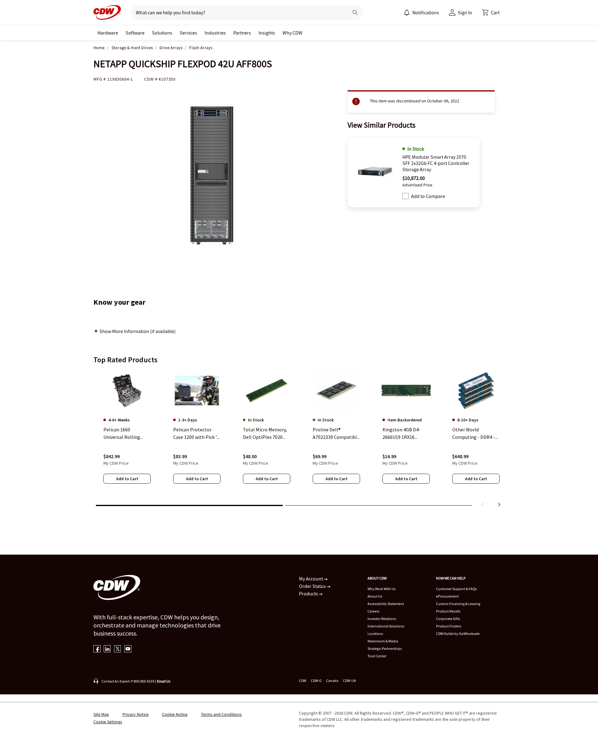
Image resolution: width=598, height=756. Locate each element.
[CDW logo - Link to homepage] (107, 12)
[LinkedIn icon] (107, 649)
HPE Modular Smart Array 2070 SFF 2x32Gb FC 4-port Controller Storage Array (435, 163)
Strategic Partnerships (385, 648)
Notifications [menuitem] (425, 12)
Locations (375, 633)
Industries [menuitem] (215, 33)
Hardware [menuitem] (107, 33)
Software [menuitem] (135, 33)
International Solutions (386, 626)
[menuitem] (407, 12)
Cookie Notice (174, 714)
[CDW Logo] (107, 12)
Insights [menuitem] (267, 33)
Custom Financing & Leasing (458, 603)
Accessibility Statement (386, 603)
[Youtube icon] (127, 649)
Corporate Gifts (448, 618)
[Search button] (355, 12)
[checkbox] (405, 196)
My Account (311, 578)
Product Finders (448, 626)
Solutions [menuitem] (162, 33)
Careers (373, 611)
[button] (490, 12)
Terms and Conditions (221, 714)
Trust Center (377, 656)
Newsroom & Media (383, 641)
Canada (332, 680)
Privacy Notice (135, 714)
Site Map (101, 714)
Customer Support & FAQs (456, 588)
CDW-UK (349, 680)
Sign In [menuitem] (465, 12)
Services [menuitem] (188, 33)
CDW (302, 680)
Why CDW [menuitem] (292, 33)
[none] (108, 32)
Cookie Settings (107, 722)
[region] (299, 440)
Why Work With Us (382, 588)
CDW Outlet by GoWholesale (458, 633)
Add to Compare (428, 196)
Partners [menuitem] (242, 33)
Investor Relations (382, 618)
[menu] (421, 12)
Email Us (163, 681)
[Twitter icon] (117, 649)
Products (309, 593)
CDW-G (316, 680)
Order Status (313, 586)
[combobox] (237, 12)
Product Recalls (448, 611)
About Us (375, 596)
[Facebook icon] (97, 649)
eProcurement (447, 596)
